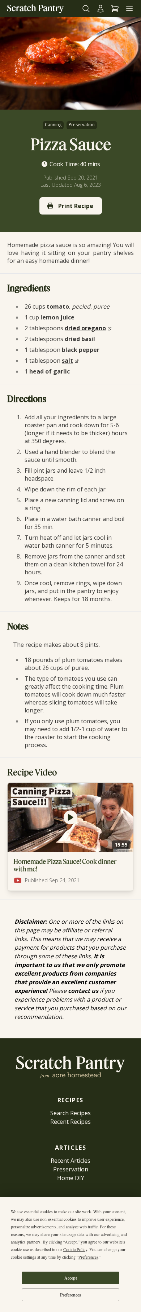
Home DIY (70, 1178)
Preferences (70, 1295)
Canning (53, 125)
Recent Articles (70, 1161)
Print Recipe (75, 206)
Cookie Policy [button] (75, 1249)
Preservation (82, 125)
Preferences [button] (88, 1257)
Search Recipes (70, 1113)
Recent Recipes (70, 1122)
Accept (70, 1278)
